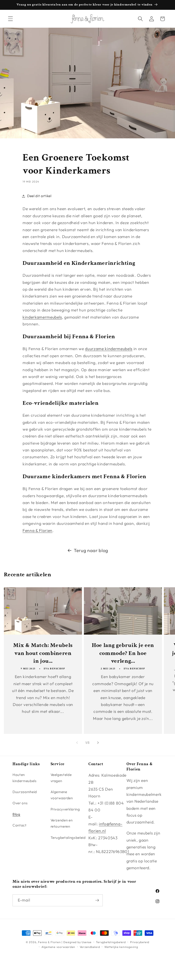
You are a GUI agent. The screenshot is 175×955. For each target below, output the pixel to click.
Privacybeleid (139, 942)
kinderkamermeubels (42, 317)
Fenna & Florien (37, 530)
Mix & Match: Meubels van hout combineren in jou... (42, 653)
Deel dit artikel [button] (39, 196)
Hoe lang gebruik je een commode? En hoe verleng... (123, 653)
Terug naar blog (91, 550)
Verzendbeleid (90, 947)
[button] (10, 18)
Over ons (20, 803)
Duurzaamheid (25, 792)
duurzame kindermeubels (108, 348)
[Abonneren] (97, 900)
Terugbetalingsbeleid (68, 837)
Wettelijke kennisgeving (121, 947)
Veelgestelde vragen (61, 778)
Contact (20, 825)
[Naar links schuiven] (77, 743)
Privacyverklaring (65, 809)
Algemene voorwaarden (62, 795)
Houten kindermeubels (25, 778)
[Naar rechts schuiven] (98, 743)
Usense (87, 942)
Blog (16, 814)
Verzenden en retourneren (62, 823)
